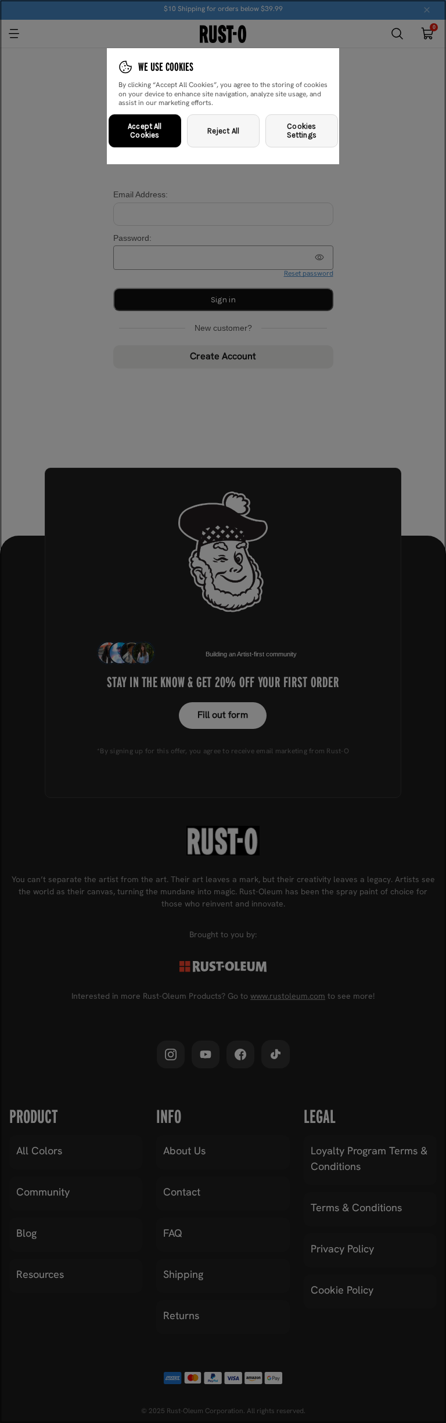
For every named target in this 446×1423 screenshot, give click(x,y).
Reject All (223, 131)
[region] (223, 711)
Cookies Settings (301, 131)
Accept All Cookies (144, 131)
